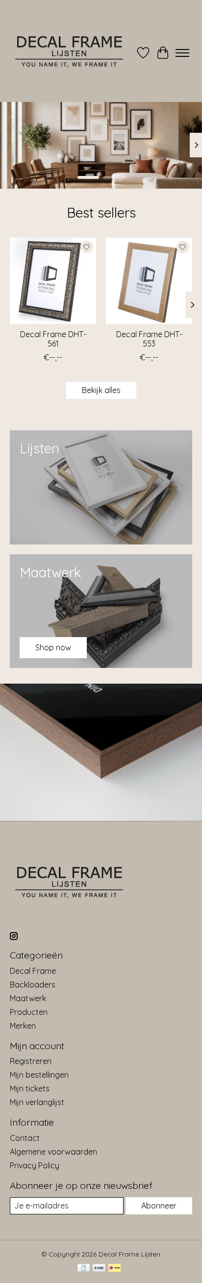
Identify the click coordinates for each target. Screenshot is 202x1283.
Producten (29, 1012)
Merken (23, 1026)
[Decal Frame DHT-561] (53, 281)
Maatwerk (28, 998)
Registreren (30, 1061)
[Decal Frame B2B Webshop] (70, 53)
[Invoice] (83, 1268)
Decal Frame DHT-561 (53, 338)
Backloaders (32, 984)
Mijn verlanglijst (37, 1102)
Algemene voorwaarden (53, 1152)
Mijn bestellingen (39, 1075)
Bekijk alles (101, 390)
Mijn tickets (30, 1088)
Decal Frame (33, 971)
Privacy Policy (34, 1165)
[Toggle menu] (182, 53)
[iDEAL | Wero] (114, 1268)
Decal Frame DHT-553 (149, 338)
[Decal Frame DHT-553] (149, 281)
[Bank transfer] (99, 1268)
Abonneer (159, 1205)
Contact (25, 1138)
